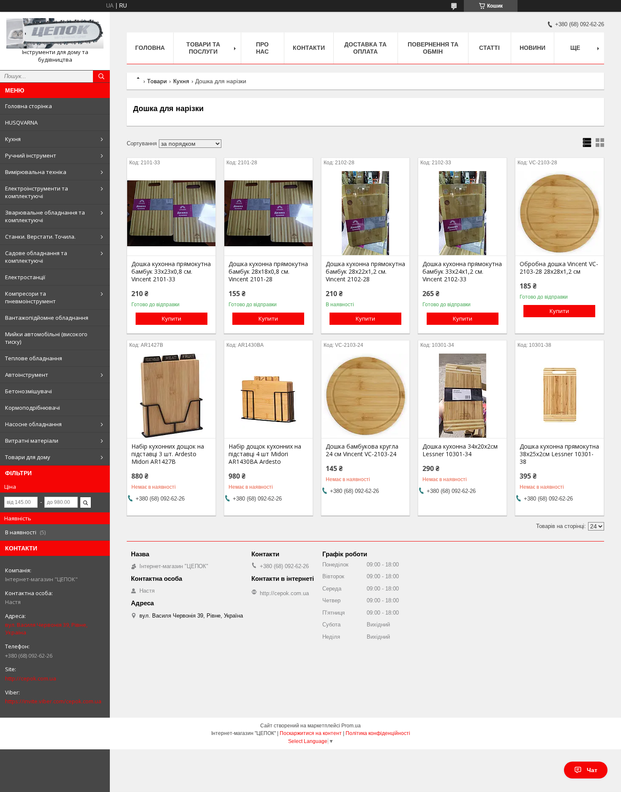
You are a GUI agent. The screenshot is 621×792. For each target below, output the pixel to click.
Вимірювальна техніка (35, 172)
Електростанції (25, 277)
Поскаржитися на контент (311, 733)
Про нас (262, 48)
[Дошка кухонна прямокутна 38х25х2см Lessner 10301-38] (559, 396)
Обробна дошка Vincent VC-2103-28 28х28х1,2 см (559, 267)
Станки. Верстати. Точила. (40, 236)
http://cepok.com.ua (30, 678)
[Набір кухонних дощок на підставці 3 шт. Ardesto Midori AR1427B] (171, 396)
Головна (150, 47)
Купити (171, 318)
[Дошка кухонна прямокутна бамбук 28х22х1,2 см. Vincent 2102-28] (365, 213)
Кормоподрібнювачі (32, 407)
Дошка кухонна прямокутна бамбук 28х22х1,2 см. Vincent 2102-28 (365, 271)
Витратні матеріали (31, 440)
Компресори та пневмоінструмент (30, 297)
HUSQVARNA (21, 122)
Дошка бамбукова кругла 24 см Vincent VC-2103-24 (362, 450)
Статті (489, 47)
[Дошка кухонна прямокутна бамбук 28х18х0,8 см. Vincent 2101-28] (268, 213)
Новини (532, 47)
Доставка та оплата (365, 48)
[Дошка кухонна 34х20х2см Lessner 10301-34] (462, 396)
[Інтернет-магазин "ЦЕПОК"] (55, 33)
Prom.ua (351, 726)
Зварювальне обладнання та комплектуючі (45, 216)
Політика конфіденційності (378, 733)
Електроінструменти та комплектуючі (36, 192)
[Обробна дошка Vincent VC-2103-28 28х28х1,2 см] (559, 213)
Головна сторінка (28, 106)
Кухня (13, 139)
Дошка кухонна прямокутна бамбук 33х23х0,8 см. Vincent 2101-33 (171, 271)
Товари (157, 81)
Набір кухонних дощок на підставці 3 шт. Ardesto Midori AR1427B (167, 454)
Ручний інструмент (30, 155)
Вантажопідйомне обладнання (46, 317)
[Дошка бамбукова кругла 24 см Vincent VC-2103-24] (365, 396)
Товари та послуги (203, 48)
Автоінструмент (26, 374)
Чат (592, 770)
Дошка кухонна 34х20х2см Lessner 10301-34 (460, 450)
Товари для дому (27, 457)
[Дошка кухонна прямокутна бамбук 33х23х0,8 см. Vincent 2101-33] (171, 213)
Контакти (309, 47)
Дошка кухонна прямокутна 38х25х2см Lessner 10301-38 (559, 454)
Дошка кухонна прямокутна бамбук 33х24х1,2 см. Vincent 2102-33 (462, 271)
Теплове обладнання (33, 358)
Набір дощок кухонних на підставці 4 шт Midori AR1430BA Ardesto (265, 454)
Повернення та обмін (433, 48)
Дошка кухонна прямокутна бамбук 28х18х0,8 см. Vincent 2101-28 (268, 271)
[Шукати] (101, 76)
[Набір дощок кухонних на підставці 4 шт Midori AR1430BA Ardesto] (268, 396)
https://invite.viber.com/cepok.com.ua (53, 701)
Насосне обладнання (33, 424)
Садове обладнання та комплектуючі (36, 256)
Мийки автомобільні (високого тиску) (46, 338)
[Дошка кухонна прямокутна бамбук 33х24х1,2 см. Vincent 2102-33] (462, 213)
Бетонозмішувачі (28, 391)
